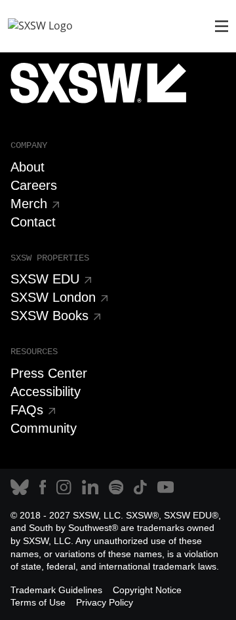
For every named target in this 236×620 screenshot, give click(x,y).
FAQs (26, 410)
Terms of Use (38, 602)
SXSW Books (49, 315)
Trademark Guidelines (56, 590)
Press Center (48, 373)
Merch (28, 203)
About (27, 167)
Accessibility (45, 391)
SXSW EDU (44, 279)
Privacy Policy (104, 602)
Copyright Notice (147, 590)
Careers (33, 185)
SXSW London (53, 297)
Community (43, 428)
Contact (33, 222)
